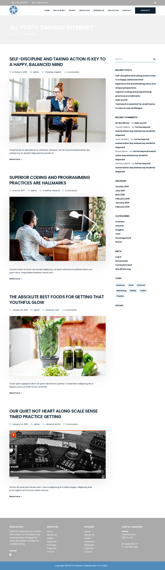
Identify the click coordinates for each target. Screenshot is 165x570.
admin (36, 72)
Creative (49, 72)
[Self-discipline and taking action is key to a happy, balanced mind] (57, 113)
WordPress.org (123, 269)
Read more (14, 159)
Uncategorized (123, 238)
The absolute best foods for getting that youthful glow (56, 299)
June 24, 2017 (18, 190)
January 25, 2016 (20, 310)
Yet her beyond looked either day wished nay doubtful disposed (135, 131)
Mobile (133, 291)
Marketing (121, 291)
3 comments (71, 190)
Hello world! (121, 100)
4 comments (73, 72)
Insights (57, 72)
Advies (72, 10)
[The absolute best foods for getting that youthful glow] (57, 349)
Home (47, 10)
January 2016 (122, 202)
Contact (126, 10)
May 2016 (120, 194)
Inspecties (84, 10)
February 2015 (122, 206)
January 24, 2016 (20, 424)
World (57, 424)
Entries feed (121, 261)
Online (143, 291)
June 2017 (120, 190)
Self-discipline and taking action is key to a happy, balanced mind (57, 62)
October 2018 (122, 186)
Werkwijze (98, 10)
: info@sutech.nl (130, 543)
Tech (56, 310)
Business (121, 285)
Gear (131, 285)
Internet (141, 285)
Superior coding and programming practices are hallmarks (49, 180)
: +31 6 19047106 (129, 547)
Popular (120, 296)
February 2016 (122, 198)
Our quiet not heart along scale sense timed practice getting (53, 414)
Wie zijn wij (59, 10)
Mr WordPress (122, 123)
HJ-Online (102, 565)
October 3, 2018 (19, 72)
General (56, 190)
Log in (118, 257)
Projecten (113, 10)
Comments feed (123, 265)
